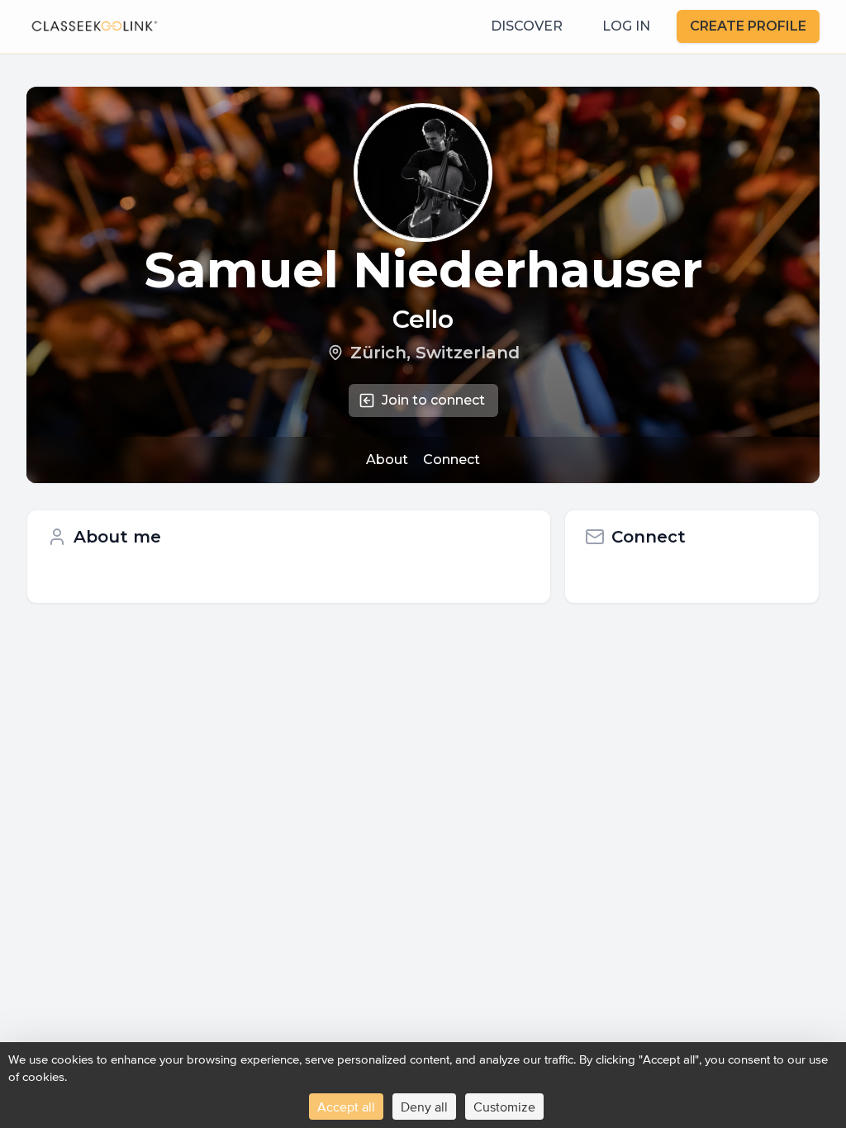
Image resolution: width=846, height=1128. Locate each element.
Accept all (346, 1106)
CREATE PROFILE (748, 26)
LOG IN (626, 26)
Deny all (424, 1106)
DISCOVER (527, 26)
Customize (504, 1106)
